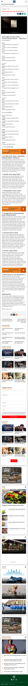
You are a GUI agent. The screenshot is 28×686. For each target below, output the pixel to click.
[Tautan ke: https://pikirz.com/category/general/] (25, 567)
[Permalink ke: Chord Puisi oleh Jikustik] (20, 364)
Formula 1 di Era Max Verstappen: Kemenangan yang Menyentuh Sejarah (14, 668)
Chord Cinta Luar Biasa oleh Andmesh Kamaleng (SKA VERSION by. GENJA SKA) (20, 338)
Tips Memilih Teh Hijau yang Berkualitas (16, 509)
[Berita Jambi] (14, 1)
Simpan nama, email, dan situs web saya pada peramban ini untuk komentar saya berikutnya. (14, 413)
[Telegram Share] (22, 14)
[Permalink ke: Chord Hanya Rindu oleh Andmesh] (8, 375)
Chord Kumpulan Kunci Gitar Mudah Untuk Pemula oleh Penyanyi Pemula (19, 342)
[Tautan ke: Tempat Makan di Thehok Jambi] (14, 546)
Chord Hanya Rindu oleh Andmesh (7, 338)
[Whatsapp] (25, 14)
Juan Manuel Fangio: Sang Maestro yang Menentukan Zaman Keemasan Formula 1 (13, 660)
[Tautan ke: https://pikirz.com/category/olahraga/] (25, 637)
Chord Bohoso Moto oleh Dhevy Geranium (7, 319)
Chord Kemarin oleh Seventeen (19, 329)
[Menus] (2, 1)
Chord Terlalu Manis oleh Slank (7, 329)
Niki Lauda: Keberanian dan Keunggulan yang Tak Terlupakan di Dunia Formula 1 (14, 664)
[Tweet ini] (20, 14)
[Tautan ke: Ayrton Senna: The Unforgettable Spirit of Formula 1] (14, 646)
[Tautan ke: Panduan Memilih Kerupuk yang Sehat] (4, 524)
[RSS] (16, 315)
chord (3, 14)
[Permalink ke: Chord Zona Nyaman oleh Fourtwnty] (8, 364)
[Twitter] (14, 315)
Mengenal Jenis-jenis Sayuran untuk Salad (12, 505)
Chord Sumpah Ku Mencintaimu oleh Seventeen (21, 320)
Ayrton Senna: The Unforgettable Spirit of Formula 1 (15, 656)
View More (14, 460)
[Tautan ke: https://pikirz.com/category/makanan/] (25, 487)
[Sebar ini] (18, 14)
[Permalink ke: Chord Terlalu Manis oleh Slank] (8, 352)
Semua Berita (12, 684)
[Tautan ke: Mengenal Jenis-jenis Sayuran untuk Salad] (14, 496)
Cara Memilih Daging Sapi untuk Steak (16, 528)
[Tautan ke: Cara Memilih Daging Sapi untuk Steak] (4, 530)
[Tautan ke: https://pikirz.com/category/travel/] (25, 537)
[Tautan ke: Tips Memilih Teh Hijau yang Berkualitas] (4, 511)
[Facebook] (11, 315)
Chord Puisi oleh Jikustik (20, 332)
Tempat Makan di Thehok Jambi (11, 549)
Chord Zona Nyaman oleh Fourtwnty (7, 333)
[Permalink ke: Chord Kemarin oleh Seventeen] (20, 352)
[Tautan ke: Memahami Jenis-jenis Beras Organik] (4, 517)
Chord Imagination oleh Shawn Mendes (7, 342)
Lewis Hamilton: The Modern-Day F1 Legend (13, 671)
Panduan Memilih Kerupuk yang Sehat (16, 522)
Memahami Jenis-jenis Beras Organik (16, 515)
